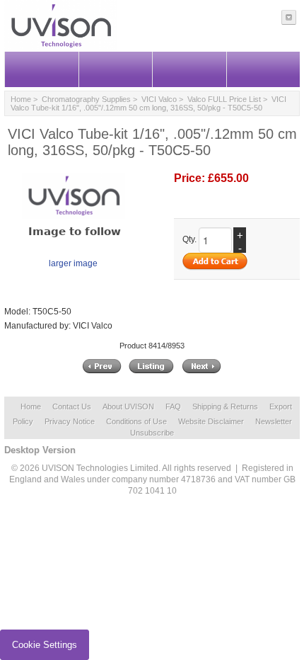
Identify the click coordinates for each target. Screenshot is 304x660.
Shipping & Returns (225, 406)
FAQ (173, 406)
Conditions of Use (136, 421)
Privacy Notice (70, 421)
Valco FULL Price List (224, 99)
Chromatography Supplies (86, 99)
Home (21, 99)
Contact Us (71, 406)
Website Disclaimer (211, 421)
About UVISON (128, 406)
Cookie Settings (44, 644)
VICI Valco (159, 99)
